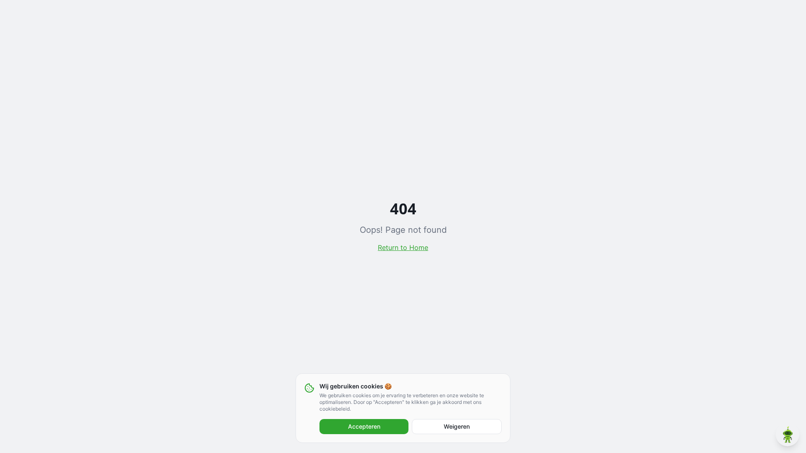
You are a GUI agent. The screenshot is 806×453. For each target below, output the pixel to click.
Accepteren (364, 426)
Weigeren (457, 426)
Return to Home (403, 247)
